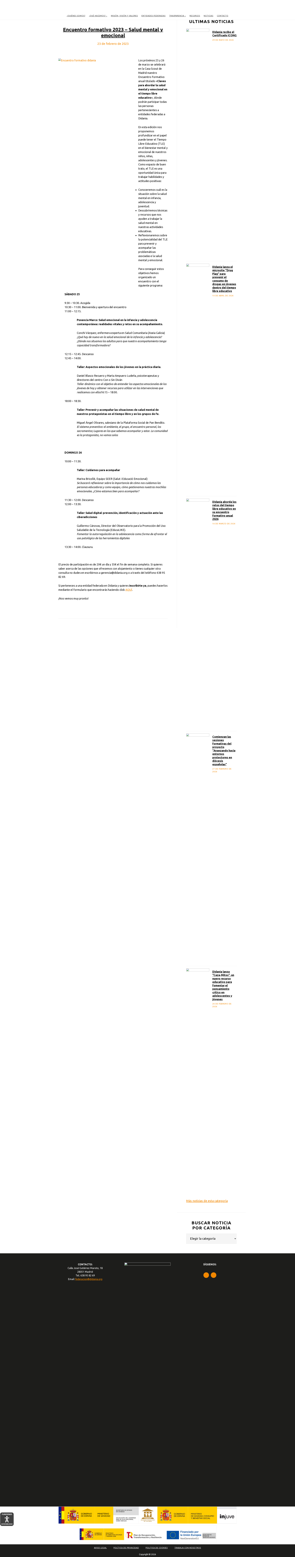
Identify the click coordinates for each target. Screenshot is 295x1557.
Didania (147, 7)
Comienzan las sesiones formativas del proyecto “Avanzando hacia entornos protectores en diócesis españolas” (223, 750)
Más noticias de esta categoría (207, 1201)
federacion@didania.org (88, 1279)
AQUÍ (128, 589)
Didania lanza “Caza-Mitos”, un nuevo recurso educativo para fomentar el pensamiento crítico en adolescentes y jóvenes (223, 985)
